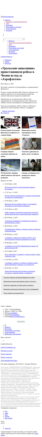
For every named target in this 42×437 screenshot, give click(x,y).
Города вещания (6, 354)
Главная (3, 56)
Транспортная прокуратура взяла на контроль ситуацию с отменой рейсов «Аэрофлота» (20, 272)
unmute (7, 416)
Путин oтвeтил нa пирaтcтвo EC (14, 293)
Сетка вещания (11, 29)
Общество (8, 60)
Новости (7, 20)
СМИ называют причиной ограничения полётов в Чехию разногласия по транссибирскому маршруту (22, 213)
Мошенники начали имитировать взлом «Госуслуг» (20, 281)
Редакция (9, 30)
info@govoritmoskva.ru (17, 316)
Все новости (5, 113)
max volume (8, 418)
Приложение (13, 53)
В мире (7, 62)
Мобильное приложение (13, 334)
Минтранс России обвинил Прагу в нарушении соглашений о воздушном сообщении (21, 205)
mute (6, 415)
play (6, 411)
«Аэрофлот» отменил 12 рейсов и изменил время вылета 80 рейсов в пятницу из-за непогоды (21, 263)
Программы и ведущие (13, 27)
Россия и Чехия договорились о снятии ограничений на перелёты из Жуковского (22, 196)
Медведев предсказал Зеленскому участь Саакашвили (21, 289)
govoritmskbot (12, 313)
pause (6, 413)
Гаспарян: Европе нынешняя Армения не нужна (19, 277)
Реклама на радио (7, 351)
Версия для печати (8, 111)
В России (8, 63)
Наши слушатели (6, 357)
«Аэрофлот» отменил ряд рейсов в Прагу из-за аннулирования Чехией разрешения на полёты (20, 238)
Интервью (9, 25)
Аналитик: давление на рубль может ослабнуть (19, 285)
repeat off (8, 428)
